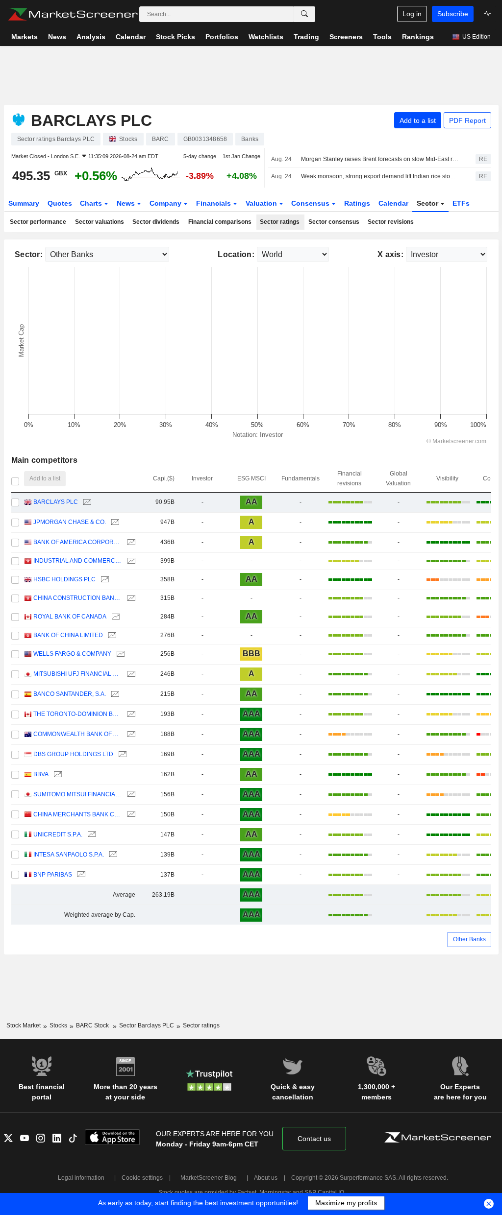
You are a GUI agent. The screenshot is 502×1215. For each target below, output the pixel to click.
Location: (236, 254)
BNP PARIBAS (52, 874)
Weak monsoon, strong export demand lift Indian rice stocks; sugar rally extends (379, 176)
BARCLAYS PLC (55, 502)
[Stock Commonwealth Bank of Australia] (130, 734)
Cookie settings (142, 1177)
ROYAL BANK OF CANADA (69, 616)
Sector (428, 203)
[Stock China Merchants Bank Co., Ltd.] (130, 815)
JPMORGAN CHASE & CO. (69, 522)
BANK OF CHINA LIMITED (68, 635)
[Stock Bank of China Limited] (111, 635)
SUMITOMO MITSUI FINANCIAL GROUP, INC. (77, 794)
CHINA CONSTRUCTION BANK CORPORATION (77, 598)
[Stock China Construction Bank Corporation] (130, 598)
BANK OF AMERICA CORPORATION (77, 542)
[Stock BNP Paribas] (80, 875)
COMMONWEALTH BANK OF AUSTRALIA (77, 734)
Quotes (60, 203)
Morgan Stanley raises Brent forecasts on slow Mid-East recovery (379, 159)
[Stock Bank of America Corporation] (130, 542)
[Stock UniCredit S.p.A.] (90, 835)
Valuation (262, 203)
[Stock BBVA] (56, 774)
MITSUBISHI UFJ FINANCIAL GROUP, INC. (77, 673)
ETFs (461, 203)
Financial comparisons (219, 221)
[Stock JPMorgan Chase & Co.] (114, 522)
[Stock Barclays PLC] (86, 502)
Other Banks (469, 939)
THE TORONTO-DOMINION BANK (77, 714)
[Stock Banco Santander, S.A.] (114, 694)
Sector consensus (333, 221)
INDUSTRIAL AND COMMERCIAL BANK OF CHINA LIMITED (77, 560)
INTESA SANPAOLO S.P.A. (68, 854)
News (127, 203)
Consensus (311, 203)
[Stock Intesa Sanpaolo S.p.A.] (112, 855)
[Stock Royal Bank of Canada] (114, 617)
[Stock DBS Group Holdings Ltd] (121, 754)
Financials (214, 203)
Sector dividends (155, 221)
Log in (412, 14)
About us (265, 1177)
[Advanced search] (304, 14)
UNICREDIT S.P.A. (57, 834)
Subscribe (452, 14)
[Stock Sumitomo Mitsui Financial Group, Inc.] (130, 794)
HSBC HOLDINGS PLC (64, 579)
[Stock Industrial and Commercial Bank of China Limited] (130, 561)
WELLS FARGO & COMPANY (72, 653)
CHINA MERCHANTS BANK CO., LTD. (77, 814)
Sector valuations (99, 221)
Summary (23, 203)
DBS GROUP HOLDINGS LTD (73, 754)
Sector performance (38, 221)
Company (166, 203)
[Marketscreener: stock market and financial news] (72, 14)
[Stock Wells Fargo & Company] (119, 654)
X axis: (390, 254)
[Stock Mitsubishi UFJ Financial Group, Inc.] (130, 674)
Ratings (357, 203)
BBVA (41, 774)
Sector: (29, 254)
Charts (92, 203)
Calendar (393, 203)
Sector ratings (280, 221)
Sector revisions (391, 221)
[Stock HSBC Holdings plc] (104, 579)
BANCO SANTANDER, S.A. (69, 694)
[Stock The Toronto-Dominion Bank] (130, 714)
